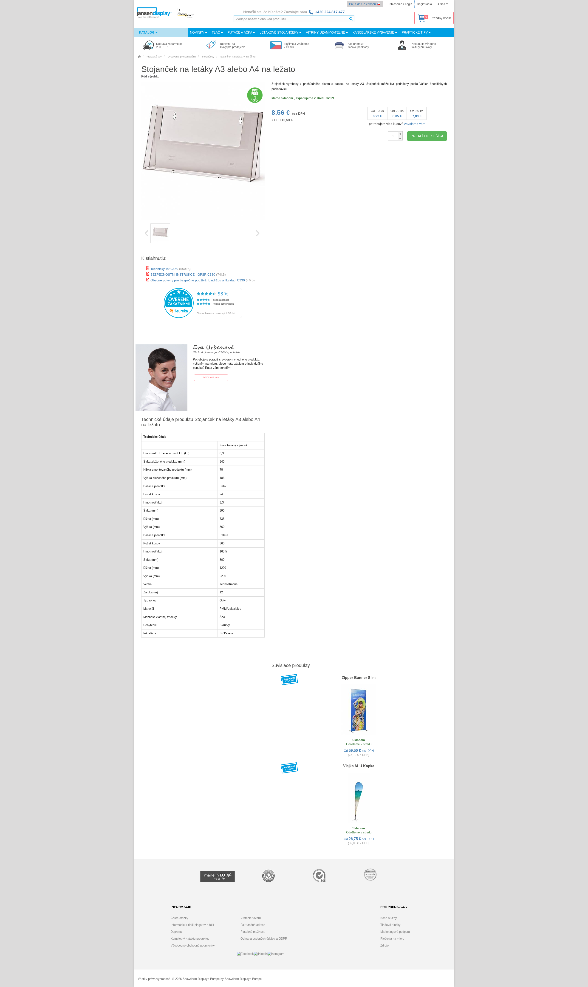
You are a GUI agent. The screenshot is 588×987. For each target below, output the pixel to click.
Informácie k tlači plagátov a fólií (192, 925)
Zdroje (384, 945)
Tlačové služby (390, 925)
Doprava (176, 931)
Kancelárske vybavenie (374, 32)
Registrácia (424, 4)
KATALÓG (147, 32)
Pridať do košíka (427, 136)
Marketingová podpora (395, 931)
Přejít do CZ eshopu (363, 4)
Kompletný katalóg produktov (190, 938)
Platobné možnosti (252, 931)
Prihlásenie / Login (399, 4)
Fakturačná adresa (252, 925)
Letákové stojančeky (279, 32)
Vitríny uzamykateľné (326, 32)
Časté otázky (179, 918)
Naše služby (388, 918)
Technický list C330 (164, 269)
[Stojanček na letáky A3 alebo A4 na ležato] (160, 233)
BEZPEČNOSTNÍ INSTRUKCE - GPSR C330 (182, 274)
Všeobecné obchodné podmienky (193, 945)
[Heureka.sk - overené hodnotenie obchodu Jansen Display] (203, 317)
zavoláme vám (414, 124)
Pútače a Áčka (240, 32)
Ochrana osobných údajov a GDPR (263, 938)
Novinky (197, 32)
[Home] (139, 56)
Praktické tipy (415, 32)
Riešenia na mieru (392, 938)
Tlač (216, 32)
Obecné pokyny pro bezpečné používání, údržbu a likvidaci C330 (197, 280)
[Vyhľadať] (351, 18)
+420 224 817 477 (330, 12)
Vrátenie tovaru (250, 918)
